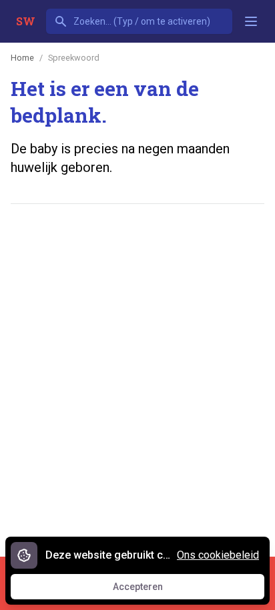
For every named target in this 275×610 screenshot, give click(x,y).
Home (22, 58)
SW (25, 21)
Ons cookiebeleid (218, 555)
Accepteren (150, 590)
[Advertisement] (137, 362)
